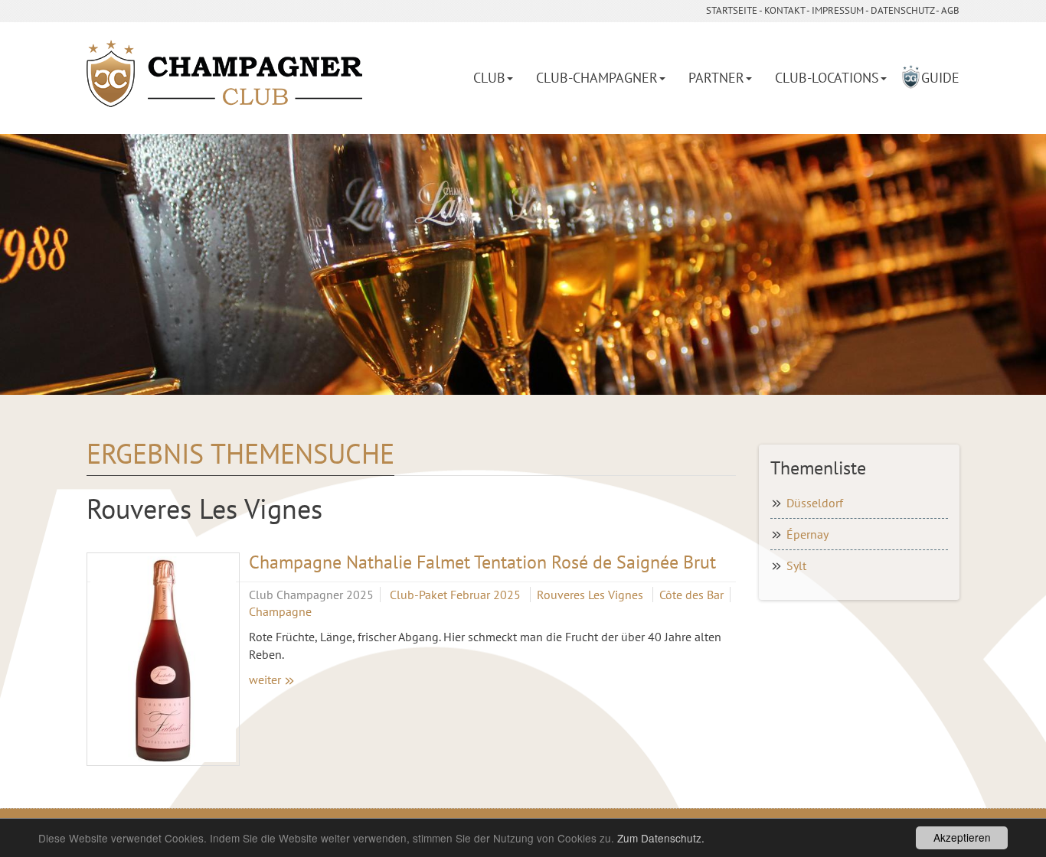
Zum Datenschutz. (660, 838)
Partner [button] (716, 77)
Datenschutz (902, 10)
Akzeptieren (962, 837)
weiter (265, 679)
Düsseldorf (814, 502)
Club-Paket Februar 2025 (457, 594)
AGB (950, 10)
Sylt (796, 565)
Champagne (280, 611)
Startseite (731, 10)
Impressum (838, 10)
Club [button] (489, 77)
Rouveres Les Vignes (591, 594)
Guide (940, 77)
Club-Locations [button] (827, 77)
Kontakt (784, 10)
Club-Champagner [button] (597, 77)
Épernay (807, 534)
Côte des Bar (691, 594)
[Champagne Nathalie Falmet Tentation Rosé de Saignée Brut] (163, 659)
